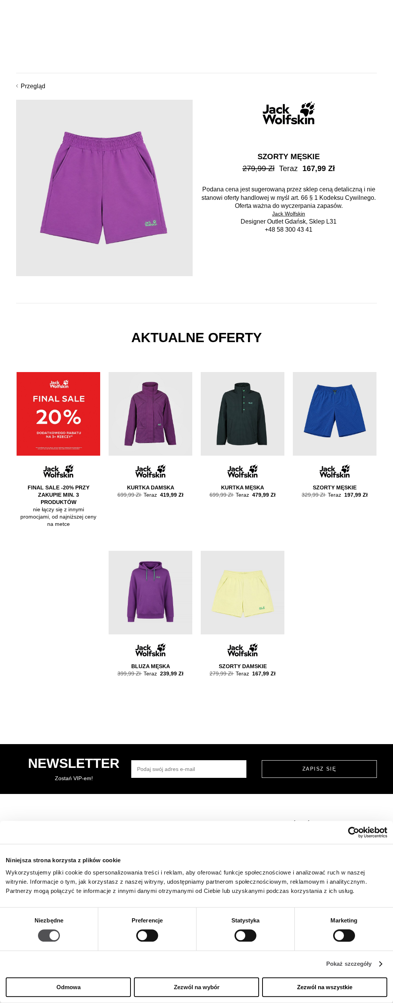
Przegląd (33, 86)
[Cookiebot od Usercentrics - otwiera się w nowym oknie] (353, 832)
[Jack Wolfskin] (288, 113)
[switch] (147, 936)
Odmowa (68, 987)
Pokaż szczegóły (349, 964)
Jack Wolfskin (288, 214)
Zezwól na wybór (197, 987)
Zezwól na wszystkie (324, 987)
